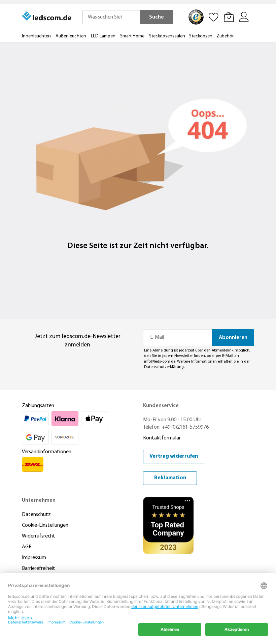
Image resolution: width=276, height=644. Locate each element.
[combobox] (111, 17)
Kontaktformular (162, 438)
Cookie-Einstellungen (45, 525)
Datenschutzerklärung (164, 367)
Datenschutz (36, 514)
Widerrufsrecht (38, 536)
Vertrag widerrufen (173, 456)
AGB (27, 547)
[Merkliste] (214, 17)
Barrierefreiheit (38, 568)
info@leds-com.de (159, 362)
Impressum (34, 557)
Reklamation (170, 478)
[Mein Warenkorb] (229, 17)
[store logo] (47, 16)
